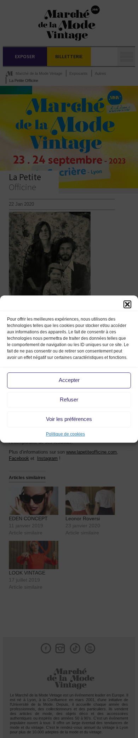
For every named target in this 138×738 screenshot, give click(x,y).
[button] (127, 304)
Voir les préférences (69, 419)
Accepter (69, 380)
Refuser (69, 399)
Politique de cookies (65, 434)
